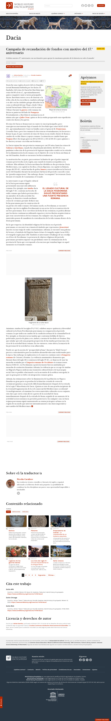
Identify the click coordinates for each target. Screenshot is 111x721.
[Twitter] (84, 661)
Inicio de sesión (98, 13)
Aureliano (18, 148)
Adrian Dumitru (18, 75)
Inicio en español (12, 13)
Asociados (77, 669)
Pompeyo (35, 112)
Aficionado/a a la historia (90, 140)
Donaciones (86, 669)
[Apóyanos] (1, 702)
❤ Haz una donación (14, 66)
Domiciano (61, 129)
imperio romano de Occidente (40, 362)
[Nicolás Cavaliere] (18, 493)
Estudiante (85, 144)
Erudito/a (85, 148)
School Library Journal (88, 642)
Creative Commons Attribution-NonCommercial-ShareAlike (48, 625)
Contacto (30, 669)
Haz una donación (88, 100)
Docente (84, 142)
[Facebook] (80, 661)
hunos (43, 169)
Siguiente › (42, 575)
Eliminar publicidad (64, 250)
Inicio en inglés (34, 13)
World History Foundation (33, 676)
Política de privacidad (49, 669)
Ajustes (94, 669)
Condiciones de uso (65, 669)
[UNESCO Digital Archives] (55, 696)
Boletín (38, 669)
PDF (42, 81)
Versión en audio (24, 81)
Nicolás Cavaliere (36, 75)
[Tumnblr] (87, 661)
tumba (30, 188)
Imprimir (35, 81)
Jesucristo (64, 227)
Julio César (25, 117)
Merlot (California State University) (59, 642)
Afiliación (85, 104)
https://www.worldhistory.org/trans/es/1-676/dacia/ (25, 594)
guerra (24, 110)
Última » (51, 575)
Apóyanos (77, 13)
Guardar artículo (12, 81)
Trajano (9, 139)
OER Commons (76, 642)
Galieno (9, 148)
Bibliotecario (86, 146)
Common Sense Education (38, 642)
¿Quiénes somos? (57, 13)
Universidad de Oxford (56, 640)
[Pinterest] (90, 661)
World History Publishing (35, 678)
